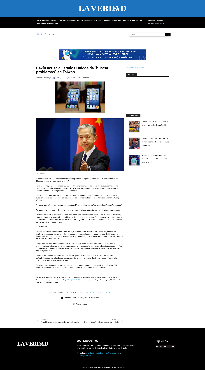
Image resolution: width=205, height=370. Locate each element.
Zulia (39, 21)
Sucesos (45, 21)
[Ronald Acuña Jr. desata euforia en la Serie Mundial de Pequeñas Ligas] (135, 132)
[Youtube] (53, 34)
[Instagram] (41, 34)
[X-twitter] (49, 34)
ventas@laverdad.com (96, 353)
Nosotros (151, 20)
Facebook (67, 297)
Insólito (107, 21)
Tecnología (116, 21)
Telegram (83, 297)
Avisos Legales (136, 21)
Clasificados (52, 24)
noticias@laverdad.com (86, 355)
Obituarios (41, 24)
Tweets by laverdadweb (135, 67)
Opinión (126, 21)
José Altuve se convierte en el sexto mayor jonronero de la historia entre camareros (155, 142)
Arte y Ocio (97, 21)
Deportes (88, 21)
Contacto (160, 20)
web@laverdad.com (112, 353)
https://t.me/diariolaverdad (50, 280)
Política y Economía (68, 21)
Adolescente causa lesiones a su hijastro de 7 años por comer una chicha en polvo (154, 158)
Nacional (54, 21)
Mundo (80, 21)
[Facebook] (37, 34)
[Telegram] (45, 34)
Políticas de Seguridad (156, 24)
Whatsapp (94, 297)
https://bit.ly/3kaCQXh (74, 280)
